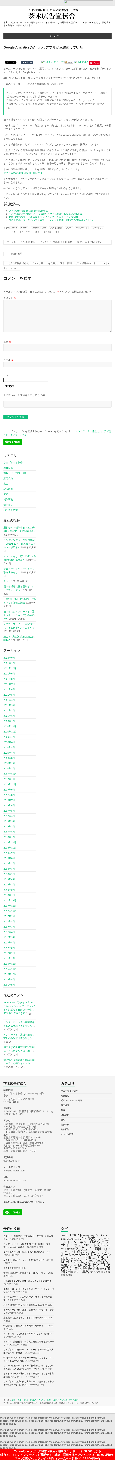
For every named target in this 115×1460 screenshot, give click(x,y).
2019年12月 (9, 774)
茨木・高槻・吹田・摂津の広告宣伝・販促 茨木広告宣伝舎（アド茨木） (45, 1400)
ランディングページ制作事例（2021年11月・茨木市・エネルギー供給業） (19, 544)
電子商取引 (96, 1272)
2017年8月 (9, 921)
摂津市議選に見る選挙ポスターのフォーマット (25, 1273)
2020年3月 (9, 758)
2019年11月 (9, 779)
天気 (73, 1261)
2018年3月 (9, 884)
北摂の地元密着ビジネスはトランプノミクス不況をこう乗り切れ (43, 217)
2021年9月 (9, 674)
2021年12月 (9, 663)
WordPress (73, 1239)
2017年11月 (9, 906)
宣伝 (81, 1262)
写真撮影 (8, 468)
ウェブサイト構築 (88, 1248)
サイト (7, 376)
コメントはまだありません (89, 242)
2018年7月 (9, 863)
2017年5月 (9, 937)
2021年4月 (9, 700)
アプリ (69, 228)
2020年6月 (9, 742)
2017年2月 (9, 953)
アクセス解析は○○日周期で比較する (23, 173)
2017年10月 (9, 911)
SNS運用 (8, 489)
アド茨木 (11, 242)
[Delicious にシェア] (52, 62)
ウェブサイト (82, 228)
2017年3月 (9, 948)
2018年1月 (9, 895)
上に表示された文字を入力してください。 (26, 395)
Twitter (63, 1239)
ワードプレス (75, 1258)
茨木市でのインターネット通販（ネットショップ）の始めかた (19, 615)
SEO (5, 494)
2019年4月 (9, 816)
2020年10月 (9, 732)
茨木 (87, 1265)
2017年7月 (9, 927)
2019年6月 (9, 805)
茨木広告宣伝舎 (85, 1267)
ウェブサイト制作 (48, 242)
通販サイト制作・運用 (15, 473)
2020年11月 (9, 726)
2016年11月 (9, 969)
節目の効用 (14, 254)
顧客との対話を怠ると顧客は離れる (20, 1305)
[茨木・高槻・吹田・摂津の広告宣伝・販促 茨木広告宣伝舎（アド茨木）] (57, 10)
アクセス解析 (56, 228)
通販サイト (75, 1272)
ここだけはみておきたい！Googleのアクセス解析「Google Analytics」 (46, 214)
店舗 (64, 1265)
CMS (63, 1236)
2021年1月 (9, 716)
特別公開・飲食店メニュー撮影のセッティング (25, 1326)
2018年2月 (9, 890)
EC (67, 1235)
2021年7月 (9, 684)
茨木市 (98, 1265)
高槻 (63, 1275)
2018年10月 (9, 848)
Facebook (86, 1236)
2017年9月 (9, 916)
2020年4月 (9, 753)
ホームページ (25, 232)
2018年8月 (9, 858)
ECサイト (76, 1235)
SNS (104, 1235)
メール (8, 360)
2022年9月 (9, 658)
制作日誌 (8, 505)
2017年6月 (9, 932)
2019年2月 (9, 826)
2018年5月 (9, 874)
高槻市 (69, 1275)
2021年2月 (9, 710)
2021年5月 (9, 695)
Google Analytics (39, 228)
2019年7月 (9, 800)
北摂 (87, 1258)
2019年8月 (9, 795)
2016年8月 (9, 985)
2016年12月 (9, 964)
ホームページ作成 (75, 1254)
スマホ (12, 232)
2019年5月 (9, 811)
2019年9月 (9, 790)
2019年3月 (9, 821)
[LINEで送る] (81, 62)
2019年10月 (9, 784)
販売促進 (47, 232)
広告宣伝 (100, 1262)
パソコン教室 (10, 510)
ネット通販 (74, 1251)
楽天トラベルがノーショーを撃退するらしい (24, 1260)
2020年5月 (9, 747)
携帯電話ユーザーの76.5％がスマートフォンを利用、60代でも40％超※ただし (51, 220)
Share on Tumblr (27, 62)
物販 (80, 1265)
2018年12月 (9, 837)
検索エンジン (72, 1266)
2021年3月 (9, 705)
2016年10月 (9, 974)
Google (24, 228)
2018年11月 (9, 842)
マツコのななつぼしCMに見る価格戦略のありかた (27, 1252)
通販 (64, 1272)
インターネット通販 (81, 1242)
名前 (7, 342)
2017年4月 (9, 942)
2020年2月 (9, 763)
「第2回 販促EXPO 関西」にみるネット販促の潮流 (27, 1281)
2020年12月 (9, 721)
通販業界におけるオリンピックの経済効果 (23, 1318)
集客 (57, 232)
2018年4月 (9, 879)
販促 (37, 232)
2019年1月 (9, 832)
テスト (7, 581)
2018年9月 (9, 853)
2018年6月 (9, 869)
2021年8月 (9, 679)
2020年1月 (9, 768)
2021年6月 (9, 689)
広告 (89, 1262)
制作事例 (8, 499)
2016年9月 (9, 979)
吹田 (94, 1259)
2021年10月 (9, 668)
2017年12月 (9, 900)
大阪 (100, 1258)
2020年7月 (9, 737)
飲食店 (107, 1272)
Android (13, 228)
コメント (9, 298)
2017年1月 (9, 958)
